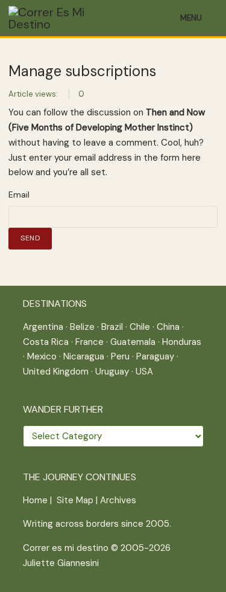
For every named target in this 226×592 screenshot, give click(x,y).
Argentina (43, 327)
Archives (118, 500)
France (89, 342)
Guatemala (132, 342)
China (168, 327)
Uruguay (112, 371)
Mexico (42, 356)
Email (19, 194)
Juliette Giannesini (61, 563)
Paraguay (155, 356)
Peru (120, 356)
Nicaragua (83, 356)
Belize (82, 327)
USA (144, 371)
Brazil (112, 327)
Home (35, 500)
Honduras (181, 342)
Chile (140, 327)
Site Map (75, 500)
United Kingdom (56, 371)
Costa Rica (46, 342)
